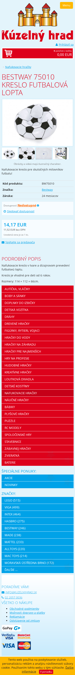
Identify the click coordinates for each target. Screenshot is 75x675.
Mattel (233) (14, 542)
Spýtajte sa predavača (20, 242)
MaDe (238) (13, 535)
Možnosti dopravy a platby (27, 613)
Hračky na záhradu (20, 344)
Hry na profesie (17, 358)
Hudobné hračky (18, 365)
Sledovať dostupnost (20, 211)
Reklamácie (17, 616)
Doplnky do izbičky (20, 303)
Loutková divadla (19, 379)
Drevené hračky (17, 324)
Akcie (9, 478)
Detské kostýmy (17, 386)
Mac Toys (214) (16, 556)
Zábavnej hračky (18, 449)
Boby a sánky (15, 296)
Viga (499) (12, 507)
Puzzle (10, 421)
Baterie (10, 462)
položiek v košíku (63, 53)
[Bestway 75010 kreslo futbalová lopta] (37, 122)
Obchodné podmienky (24, 609)
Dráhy (9, 317)
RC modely (13, 428)
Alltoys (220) (15, 549)
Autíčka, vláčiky (17, 289)
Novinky (11, 485)
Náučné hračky (17, 400)
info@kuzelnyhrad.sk (21, 592)
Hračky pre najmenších (23, 351)
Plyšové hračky (17, 414)
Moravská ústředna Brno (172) (29, 563)
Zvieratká (12, 455)
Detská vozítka (16, 310)
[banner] (37, 14)
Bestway (47, 190)
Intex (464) (12, 514)
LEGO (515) (12, 500)
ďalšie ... (11, 570)
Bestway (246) (15, 528)
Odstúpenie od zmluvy (25, 620)
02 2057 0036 (13, 597)
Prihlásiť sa (66, 44)
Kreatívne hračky (18, 372)
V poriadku (46, 671)
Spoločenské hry (18, 435)
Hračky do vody (17, 337)
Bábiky (10, 407)
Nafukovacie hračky (18, 67)
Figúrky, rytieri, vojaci (22, 331)
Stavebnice (13, 442)
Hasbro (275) (14, 521)
